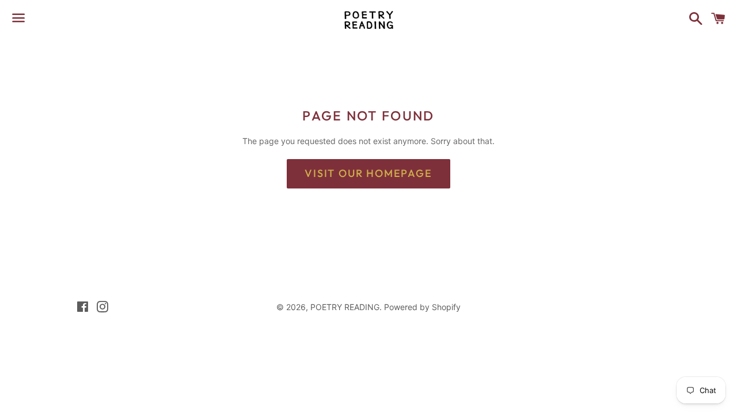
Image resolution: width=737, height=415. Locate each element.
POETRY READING (344, 307)
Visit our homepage (368, 173)
